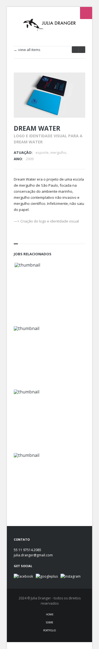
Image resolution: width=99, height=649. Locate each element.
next (75, 49)
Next (73, 84)
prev (81, 49)
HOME (49, 614)
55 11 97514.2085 (27, 550)
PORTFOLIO (49, 630)
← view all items (27, 50)
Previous (64, 84)
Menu (86, 13)
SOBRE (49, 622)
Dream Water (37, 128)
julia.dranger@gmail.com (33, 555)
